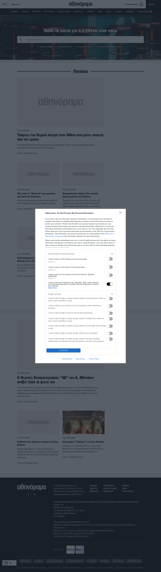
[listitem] (80, 254)
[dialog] (80, 286)
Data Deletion (67, 359)
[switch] (110, 259)
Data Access (80, 359)
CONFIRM (63, 350)
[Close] (121, 213)
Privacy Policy (94, 359)
